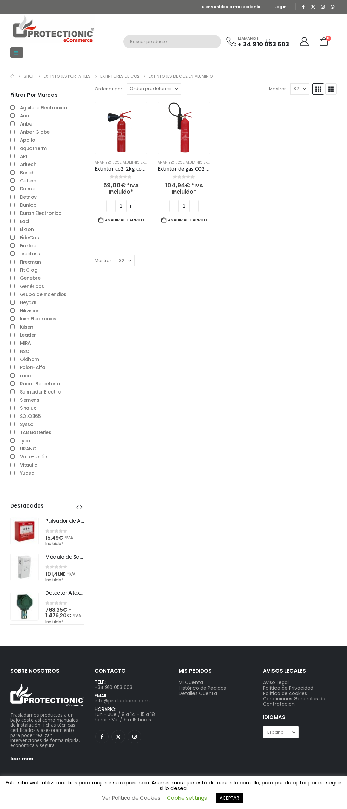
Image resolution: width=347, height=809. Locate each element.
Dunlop (28, 205)
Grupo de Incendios (43, 294)
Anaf (99, 162)
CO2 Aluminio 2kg (131, 162)
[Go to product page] (121, 128)
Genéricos (32, 286)
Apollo (27, 140)
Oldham (29, 359)
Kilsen (26, 326)
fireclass (30, 253)
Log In (280, 6)
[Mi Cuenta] (304, 41)
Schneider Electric (40, 391)
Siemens (29, 400)
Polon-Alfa (32, 367)
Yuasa (27, 473)
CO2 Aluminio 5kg (194, 162)
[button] (16, 52)
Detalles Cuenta (198, 693)
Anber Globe (35, 132)
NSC (24, 351)
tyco (25, 440)
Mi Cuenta (191, 682)
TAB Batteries (36, 432)
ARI (23, 156)
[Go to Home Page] (12, 76)
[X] (313, 6)
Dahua (28, 188)
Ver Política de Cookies (131, 797)
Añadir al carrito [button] (124, 220)
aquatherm (33, 148)
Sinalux (28, 408)
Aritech (28, 164)
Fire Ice (28, 245)
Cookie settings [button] (187, 797)
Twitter (118, 736)
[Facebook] (303, 6)
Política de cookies (285, 693)
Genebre (30, 278)
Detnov (28, 197)
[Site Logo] (52, 28)
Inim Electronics (38, 318)
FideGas (29, 237)
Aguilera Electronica (43, 107)
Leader (28, 335)
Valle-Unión (33, 456)
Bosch (27, 172)
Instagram (134, 736)
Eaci (24, 221)
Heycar (28, 302)
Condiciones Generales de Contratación (294, 701)
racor (26, 375)
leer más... (23, 758)
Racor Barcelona (40, 383)
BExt (109, 162)
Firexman (30, 262)
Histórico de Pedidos (202, 687)
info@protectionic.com (122, 700)
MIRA (25, 343)
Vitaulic (28, 465)
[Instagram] (323, 6)
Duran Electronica (41, 213)
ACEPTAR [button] (229, 798)
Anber (27, 123)
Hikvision (30, 310)
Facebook (102, 736)
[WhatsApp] (332, 6)
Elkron (27, 229)
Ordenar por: (109, 89)
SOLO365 (30, 416)
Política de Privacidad (288, 687)
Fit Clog (29, 270)
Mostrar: (278, 89)
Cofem (28, 180)
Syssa (27, 424)
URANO (28, 448)
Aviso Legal (276, 682)
